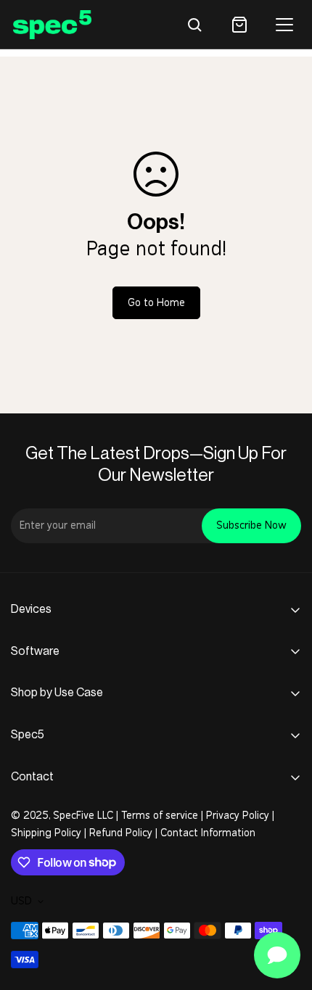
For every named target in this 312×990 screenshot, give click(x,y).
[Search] (194, 24)
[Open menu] (284, 24)
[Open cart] (239, 24)
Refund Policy (120, 833)
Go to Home (156, 302)
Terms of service (159, 815)
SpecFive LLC (83, 815)
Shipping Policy (46, 833)
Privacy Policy (237, 815)
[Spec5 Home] (52, 24)
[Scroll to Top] (285, 913)
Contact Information (207, 833)
